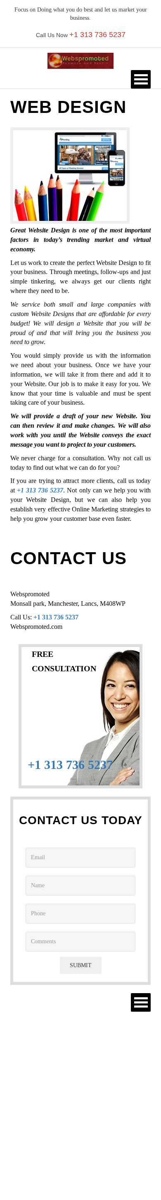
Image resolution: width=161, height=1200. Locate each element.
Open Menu (141, 79)
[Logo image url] (80, 60)
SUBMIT (81, 965)
